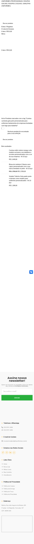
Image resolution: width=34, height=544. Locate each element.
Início (3, 118)
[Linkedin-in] (10, 452)
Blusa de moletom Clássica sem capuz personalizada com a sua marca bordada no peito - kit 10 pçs (20, 166)
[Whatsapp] (14, 452)
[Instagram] (6, 452)
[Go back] (3, 94)
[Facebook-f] (2, 452)
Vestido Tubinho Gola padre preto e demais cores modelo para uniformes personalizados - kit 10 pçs (20, 179)
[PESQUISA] (30, 23)
